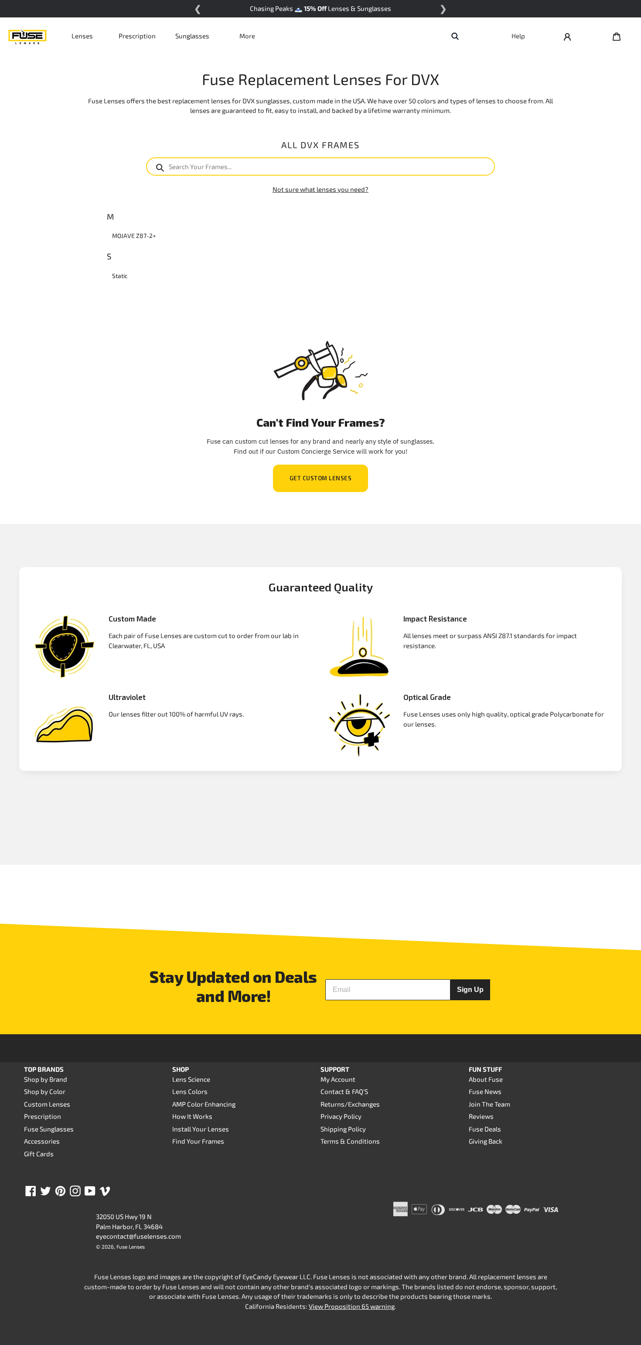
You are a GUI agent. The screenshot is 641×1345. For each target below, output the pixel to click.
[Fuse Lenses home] (27, 36)
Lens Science (191, 1079)
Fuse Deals (485, 1129)
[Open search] (454, 35)
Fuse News (485, 1091)
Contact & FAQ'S (344, 1091)
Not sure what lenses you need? (320, 189)
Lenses (82, 36)
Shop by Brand (45, 1079)
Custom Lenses (47, 1104)
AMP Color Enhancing (203, 1104)
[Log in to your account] (567, 36)
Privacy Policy (340, 1116)
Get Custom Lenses (321, 478)
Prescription (137, 36)
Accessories (42, 1141)
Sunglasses (192, 36)
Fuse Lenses (130, 1246)
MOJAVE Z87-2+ (134, 235)
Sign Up (470, 989)
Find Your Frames (198, 1141)
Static (120, 275)
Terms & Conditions (350, 1141)
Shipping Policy (343, 1129)
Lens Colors (190, 1091)
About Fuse (486, 1079)
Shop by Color (44, 1091)
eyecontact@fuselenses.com (138, 1236)
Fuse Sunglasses (49, 1129)
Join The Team (489, 1104)
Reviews (481, 1116)
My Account (337, 1079)
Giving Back (485, 1141)
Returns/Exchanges (350, 1104)
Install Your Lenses (200, 1129)
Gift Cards (39, 1154)
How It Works (192, 1116)
